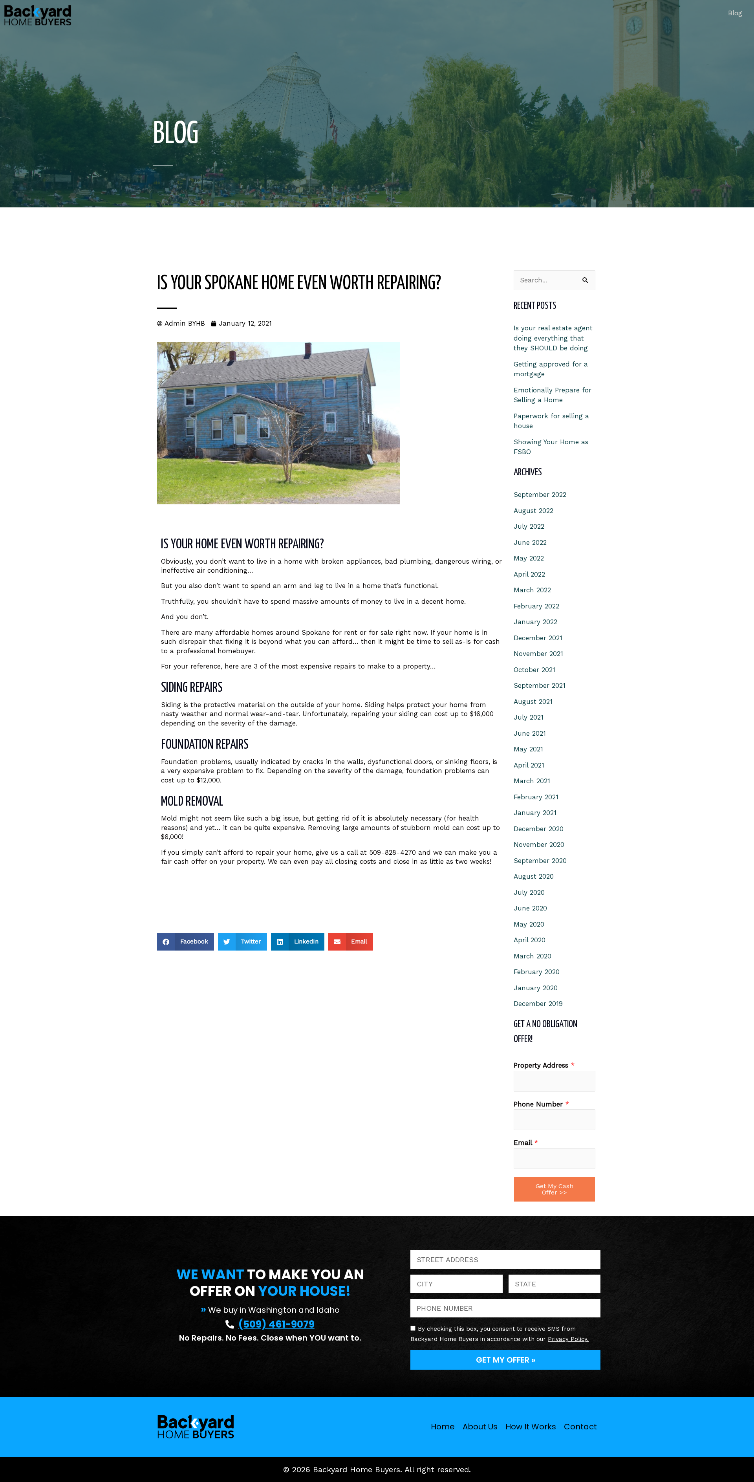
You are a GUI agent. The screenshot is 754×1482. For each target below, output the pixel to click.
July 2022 (529, 526)
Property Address (544, 1065)
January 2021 (535, 813)
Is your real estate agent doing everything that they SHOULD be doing (553, 338)
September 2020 (540, 861)
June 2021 (530, 733)
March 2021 (532, 781)
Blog (735, 13)
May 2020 (529, 924)
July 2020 (529, 892)
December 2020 (539, 829)
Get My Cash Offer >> (554, 1189)
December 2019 (538, 1004)
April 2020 (529, 940)
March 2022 (532, 590)
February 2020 (537, 972)
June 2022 (530, 542)
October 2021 (534, 670)
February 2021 (536, 797)
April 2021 (529, 765)
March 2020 (532, 956)
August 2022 (533, 511)
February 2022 (536, 606)
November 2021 (538, 654)
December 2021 (538, 638)
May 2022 (529, 558)
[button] (185, 942)
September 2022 (540, 494)
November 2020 (539, 844)
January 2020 (536, 988)
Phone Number (541, 1104)
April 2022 (529, 574)
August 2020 (534, 876)
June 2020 (530, 908)
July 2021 (529, 717)
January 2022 (535, 622)
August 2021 (533, 701)
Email (526, 1143)
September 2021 (540, 685)
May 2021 (528, 749)
